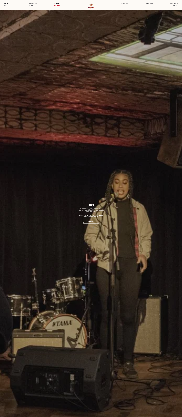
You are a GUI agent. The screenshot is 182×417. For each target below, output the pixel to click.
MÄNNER (6, 3)
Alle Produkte (33, 3)
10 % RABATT (124, 3)
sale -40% (57, 5)
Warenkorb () (174, 3)
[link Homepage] (91, 6)
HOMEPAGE (91, 227)
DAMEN (5, 5)
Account (175, 5)
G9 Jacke (31, 5)
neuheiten (57, 3)
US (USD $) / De (149, 3)
